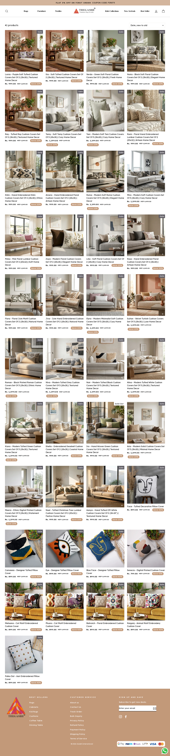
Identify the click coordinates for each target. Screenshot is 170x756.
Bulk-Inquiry (76, 716)
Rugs (26, 11)
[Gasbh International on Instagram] (120, 716)
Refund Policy (77, 725)
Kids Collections (112, 11)
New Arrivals (129, 11)
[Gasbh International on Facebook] (125, 716)
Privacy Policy (77, 720)
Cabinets (33, 707)
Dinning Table (36, 725)
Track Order (76, 711)
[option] (85, 2)
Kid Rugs (33, 711)
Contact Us (75, 707)
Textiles (58, 11)
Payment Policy (77, 729)
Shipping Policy (77, 734)
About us (74, 702)
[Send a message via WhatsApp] (165, 751)
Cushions (33, 716)
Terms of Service (78, 738)
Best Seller (145, 11)
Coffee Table (35, 720)
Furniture (41, 11)
